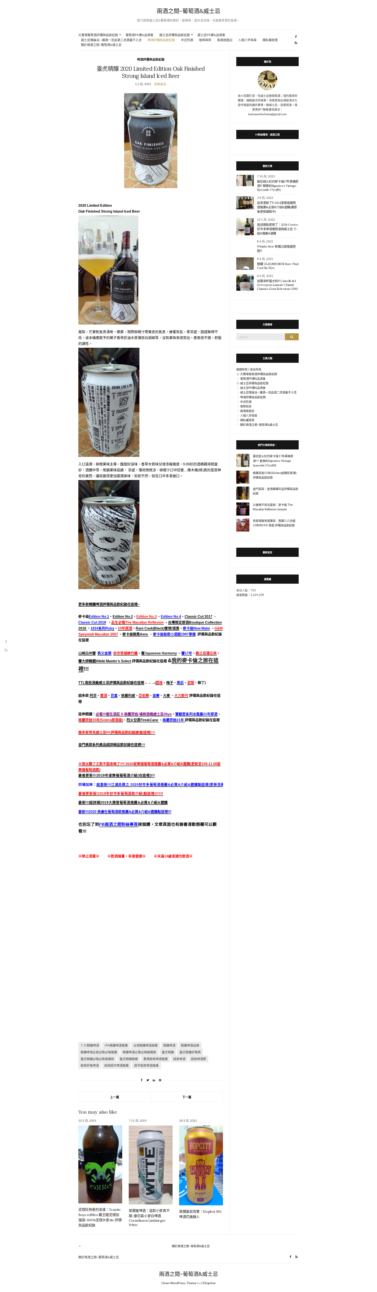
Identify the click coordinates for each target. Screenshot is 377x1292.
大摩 (167, 695)
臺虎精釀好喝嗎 (190, 1052)
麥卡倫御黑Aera (135, 634)
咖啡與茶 (205, 40)
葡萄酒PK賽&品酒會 (139, 35)
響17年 (186, 653)
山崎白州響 (87, 653)
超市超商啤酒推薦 (146, 1065)
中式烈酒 (187, 40)
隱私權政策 (270, 40)
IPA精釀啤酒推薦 (116, 1045)
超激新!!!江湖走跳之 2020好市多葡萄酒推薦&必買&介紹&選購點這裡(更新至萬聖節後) (166, 784)
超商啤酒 (179, 1059)
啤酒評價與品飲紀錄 (161, 40)
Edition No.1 (99, 616)
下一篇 (186, 1097)
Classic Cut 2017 (198, 616)
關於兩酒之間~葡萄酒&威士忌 (101, 44)
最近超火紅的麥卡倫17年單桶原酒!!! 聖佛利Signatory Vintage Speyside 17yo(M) (277, 185)
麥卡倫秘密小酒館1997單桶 (174, 634)
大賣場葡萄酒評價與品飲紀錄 (98, 35)
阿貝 (93, 695)
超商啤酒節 (198, 1059)
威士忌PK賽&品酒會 (211, 35)
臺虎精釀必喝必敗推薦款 (97, 1059)
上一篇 (114, 1097)
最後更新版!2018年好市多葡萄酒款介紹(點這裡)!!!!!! (120, 793)
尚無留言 (160, 84)
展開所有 (242, 369)
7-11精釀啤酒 (90, 1045)
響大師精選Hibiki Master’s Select (104, 661)
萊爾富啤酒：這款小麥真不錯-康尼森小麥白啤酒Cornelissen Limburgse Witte (149, 1217)
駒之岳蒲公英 (206, 653)
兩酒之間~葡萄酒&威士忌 (188, 11)
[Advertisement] (150, 916)
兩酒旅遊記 (224, 40)
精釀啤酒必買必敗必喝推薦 (99, 1052)
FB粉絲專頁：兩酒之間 (267, 134)
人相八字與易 (247, 40)
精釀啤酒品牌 (190, 1045)
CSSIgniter (208, 1283)
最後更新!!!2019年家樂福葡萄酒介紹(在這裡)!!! (116, 775)
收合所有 (255, 369)
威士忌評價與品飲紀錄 (174, 35)
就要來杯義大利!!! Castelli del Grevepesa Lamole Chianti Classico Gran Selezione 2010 (277, 285)
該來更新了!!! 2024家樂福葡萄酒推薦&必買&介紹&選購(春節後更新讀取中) (277, 207)
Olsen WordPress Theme (178, 1283)
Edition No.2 (123, 616)
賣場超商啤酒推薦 (155, 1059)
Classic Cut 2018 (92, 622)
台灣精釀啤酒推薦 (145, 1045)
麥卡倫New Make (196, 628)
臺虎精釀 (168, 1052)
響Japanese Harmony (159, 653)
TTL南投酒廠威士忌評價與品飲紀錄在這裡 (111, 683)
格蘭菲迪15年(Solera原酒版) (100, 720)
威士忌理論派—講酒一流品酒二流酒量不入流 (111, 40)
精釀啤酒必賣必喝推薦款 (139, 1052)
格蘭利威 (128, 695)
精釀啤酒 (169, 1045)
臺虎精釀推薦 (129, 1059)
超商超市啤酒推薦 (116, 1065)
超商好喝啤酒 (90, 1065)
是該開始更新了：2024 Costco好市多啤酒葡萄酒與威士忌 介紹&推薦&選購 (277, 229)
